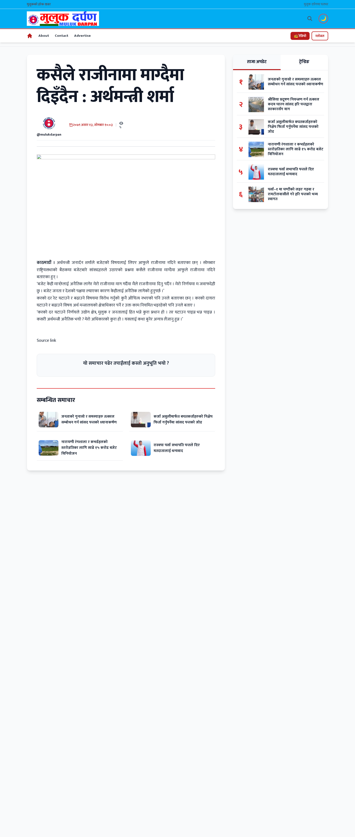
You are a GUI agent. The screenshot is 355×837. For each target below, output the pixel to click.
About (43, 36)
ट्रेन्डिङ (304, 62)
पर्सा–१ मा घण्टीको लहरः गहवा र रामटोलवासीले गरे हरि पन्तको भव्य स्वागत (293, 194)
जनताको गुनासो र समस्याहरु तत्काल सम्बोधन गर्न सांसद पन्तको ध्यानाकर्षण (89, 419)
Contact (61, 36)
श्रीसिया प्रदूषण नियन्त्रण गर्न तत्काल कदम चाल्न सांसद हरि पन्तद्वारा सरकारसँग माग (293, 104)
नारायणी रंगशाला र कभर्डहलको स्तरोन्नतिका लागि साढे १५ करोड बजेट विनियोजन (89, 448)
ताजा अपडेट (257, 62)
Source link (46, 340)
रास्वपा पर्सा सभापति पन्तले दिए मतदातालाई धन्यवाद (177, 448)
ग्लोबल (319, 36)
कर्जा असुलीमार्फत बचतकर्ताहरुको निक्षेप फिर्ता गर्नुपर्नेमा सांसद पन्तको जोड (183, 419)
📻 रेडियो (300, 36)
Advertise (82, 36)
